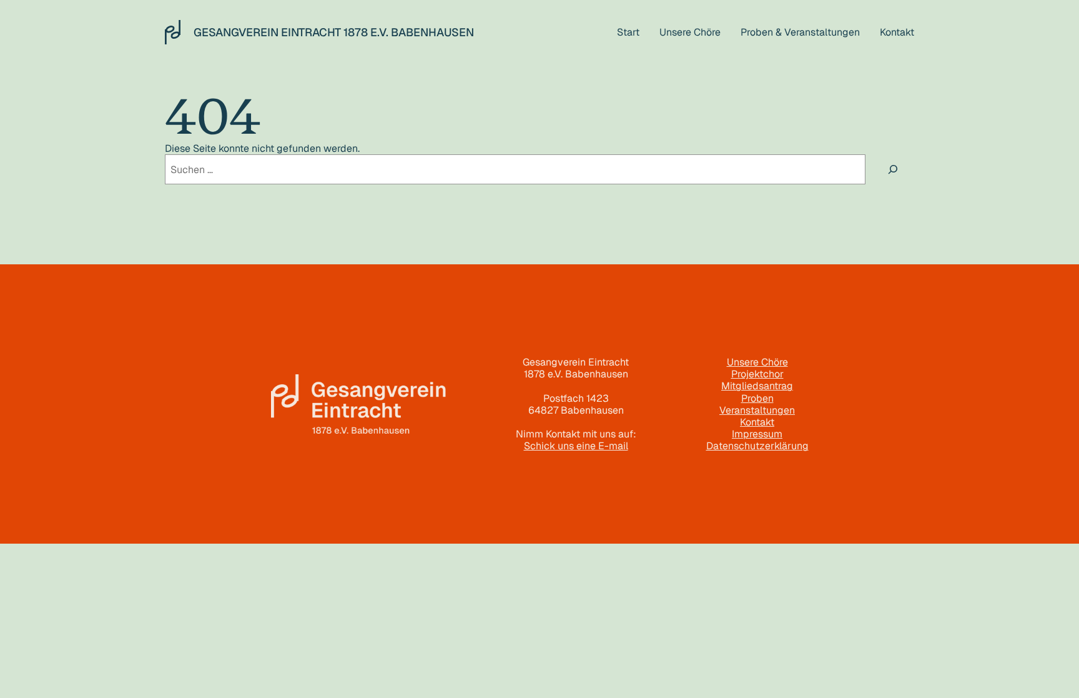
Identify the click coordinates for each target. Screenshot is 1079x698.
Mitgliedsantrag (757, 385)
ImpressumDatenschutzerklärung (757, 439)
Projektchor (757, 374)
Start (628, 32)
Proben (757, 398)
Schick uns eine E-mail (576, 445)
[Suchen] (893, 169)
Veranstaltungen (757, 410)
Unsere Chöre (757, 362)
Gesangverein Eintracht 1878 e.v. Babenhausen (334, 32)
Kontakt (757, 422)
